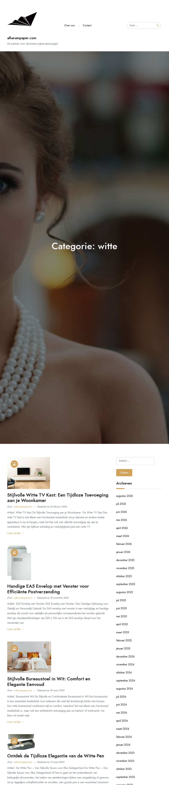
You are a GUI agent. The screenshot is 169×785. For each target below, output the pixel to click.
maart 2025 (122, 632)
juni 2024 (121, 704)
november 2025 (125, 568)
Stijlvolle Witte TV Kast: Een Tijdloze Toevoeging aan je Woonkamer (57, 498)
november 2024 (125, 664)
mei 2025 (121, 616)
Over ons (69, 25)
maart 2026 (122, 536)
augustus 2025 (124, 592)
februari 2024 (124, 737)
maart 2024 (122, 729)
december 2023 (125, 753)
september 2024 (125, 680)
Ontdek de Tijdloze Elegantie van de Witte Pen (55, 755)
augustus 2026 (124, 496)
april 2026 (122, 528)
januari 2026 (123, 552)
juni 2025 (121, 608)
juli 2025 (121, 600)
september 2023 (125, 777)
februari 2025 (124, 640)
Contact (87, 25)
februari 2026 (124, 544)
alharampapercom (23, 506)
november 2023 (125, 761)
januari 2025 (123, 648)
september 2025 (125, 584)
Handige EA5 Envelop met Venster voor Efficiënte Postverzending (48, 589)
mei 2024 (121, 713)
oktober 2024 (124, 672)
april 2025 (122, 624)
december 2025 (125, 560)
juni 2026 (121, 512)
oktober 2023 (124, 769)
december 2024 (125, 656)
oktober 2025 (124, 576)
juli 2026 (121, 504)
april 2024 (122, 721)
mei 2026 (121, 520)
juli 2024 (121, 697)
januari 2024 (123, 745)
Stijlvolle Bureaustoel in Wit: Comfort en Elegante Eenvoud (48, 681)
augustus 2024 (124, 689)
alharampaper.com (21, 37)
